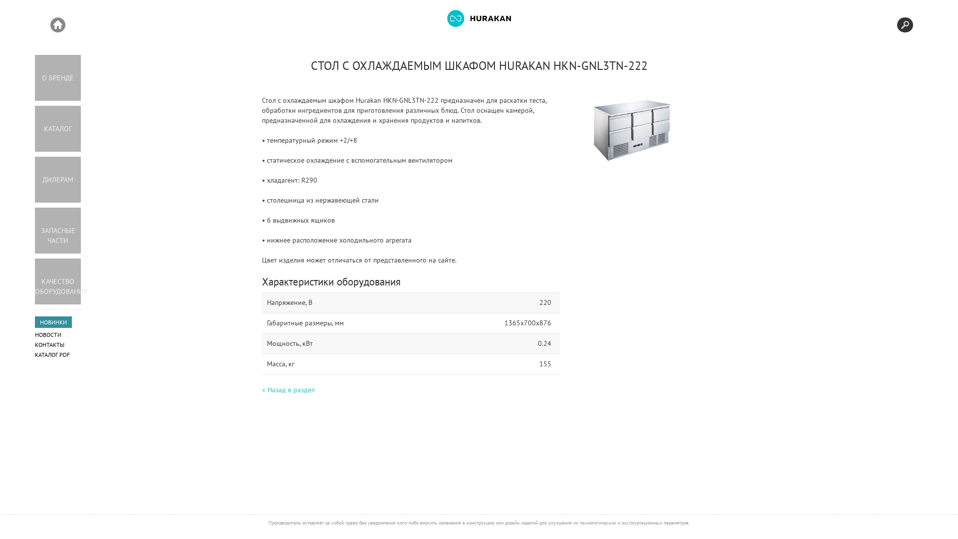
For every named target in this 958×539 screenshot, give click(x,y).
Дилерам (57, 179)
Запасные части (58, 235)
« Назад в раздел (288, 389)
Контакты (49, 344)
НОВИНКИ (53, 322)
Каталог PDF (52, 354)
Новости (48, 334)
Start (57, 24)
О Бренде (58, 77)
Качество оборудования (58, 286)
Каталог (58, 128)
